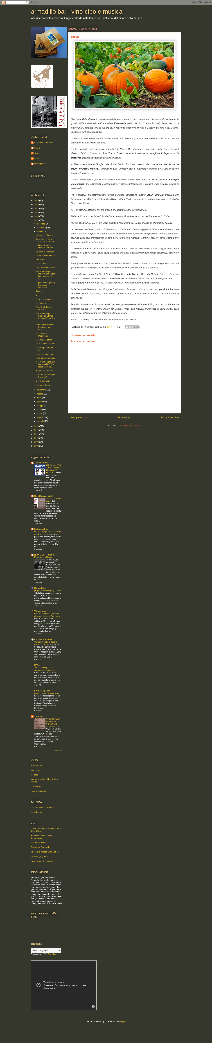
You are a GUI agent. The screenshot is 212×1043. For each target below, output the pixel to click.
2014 (36, 220)
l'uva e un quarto (38, 791)
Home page (124, 417)
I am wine (35, 770)
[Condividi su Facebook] (135, 327)
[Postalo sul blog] (129, 327)
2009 (36, 442)
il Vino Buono (37, 786)
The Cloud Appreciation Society (45, 852)
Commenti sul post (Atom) (129, 425)
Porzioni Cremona (43, 639)
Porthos (34, 775)
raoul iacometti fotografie (42, 861)
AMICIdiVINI (36, 765)
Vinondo (38, 716)
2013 (36, 426)
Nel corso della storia (45, 267)
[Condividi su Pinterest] (138, 327)
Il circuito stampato (44, 299)
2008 (36, 446)
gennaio (40, 421)
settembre (41, 390)
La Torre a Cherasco (45, 252)
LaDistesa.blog (41, 529)
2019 (36, 201)
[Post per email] (118, 327)
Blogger (122, 1021)
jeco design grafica (39, 856)
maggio (40, 405)
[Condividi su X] (132, 327)
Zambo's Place (41, 463)
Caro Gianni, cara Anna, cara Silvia (45, 240)
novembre (41, 228)
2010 (36, 438)
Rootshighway (37, 812)
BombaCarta (40, 588)
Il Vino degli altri (42, 691)
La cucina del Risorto (45, 343)
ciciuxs (37, 153)
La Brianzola (41, 303)
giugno (40, 401)
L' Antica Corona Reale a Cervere (44, 246)
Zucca (39, 291)
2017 (36, 208)
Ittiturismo (40, 259)
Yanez (37, 148)
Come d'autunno (43, 381)
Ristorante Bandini (39, 842)
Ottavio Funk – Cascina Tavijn (47, 693)
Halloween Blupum (44, 235)
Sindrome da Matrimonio (42, 334)
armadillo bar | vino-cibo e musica (76, 11)
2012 (36, 430)
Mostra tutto (58, 750)
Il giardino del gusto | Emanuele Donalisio (45, 285)
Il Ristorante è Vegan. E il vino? (45, 375)
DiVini (37, 665)
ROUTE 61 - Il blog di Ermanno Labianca (44, 556)
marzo (40, 413)
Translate (52, 954)
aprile (39, 409)
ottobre (40, 232)
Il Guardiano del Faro (43, 142)
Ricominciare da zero (45, 358)
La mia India (41, 263)
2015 (36, 216)
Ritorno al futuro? (43, 385)
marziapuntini (40, 164)
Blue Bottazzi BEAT (43, 496)
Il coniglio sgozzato (44, 354)
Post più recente (79, 417)
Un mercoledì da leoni (46, 255)
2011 (36, 434)
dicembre (41, 224)
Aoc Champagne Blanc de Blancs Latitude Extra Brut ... (45, 317)
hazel (36, 158)
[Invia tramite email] (126, 327)
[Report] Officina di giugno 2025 (47, 591)
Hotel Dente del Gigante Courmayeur (41, 836)
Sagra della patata (44, 371)
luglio (39, 398)
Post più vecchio (169, 417)
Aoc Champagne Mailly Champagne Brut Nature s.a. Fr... (45, 275)
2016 (36, 212)
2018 (36, 204)
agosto (40, 394)
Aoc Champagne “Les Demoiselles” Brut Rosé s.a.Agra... (45, 364)
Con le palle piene (44, 340)
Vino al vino (40, 611)
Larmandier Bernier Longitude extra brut (44, 327)
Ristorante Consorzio (40, 847)
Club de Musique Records (42, 807)
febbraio (41, 417)
